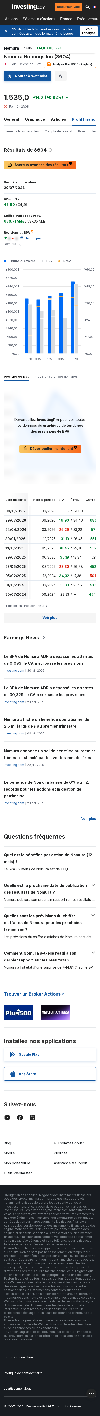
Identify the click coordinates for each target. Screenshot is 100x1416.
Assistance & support (70, 1163)
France (66, 19)
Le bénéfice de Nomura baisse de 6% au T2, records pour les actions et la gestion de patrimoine (46, 789)
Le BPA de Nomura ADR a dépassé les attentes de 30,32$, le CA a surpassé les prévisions (48, 691)
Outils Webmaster (18, 1173)
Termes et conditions (19, 1357)
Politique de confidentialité (23, 1373)
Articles (58, 119)
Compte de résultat (58, 131)
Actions (11, 19)
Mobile (9, 1153)
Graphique (35, 119)
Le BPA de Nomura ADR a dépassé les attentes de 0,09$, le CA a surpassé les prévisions (48, 660)
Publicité (60, 1153)
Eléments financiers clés (21, 131)
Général (11, 119)
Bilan (81, 131)
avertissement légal (18, 1388)
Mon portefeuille (17, 1163)
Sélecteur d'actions (39, 19)
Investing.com (14, 670)
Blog (7, 1143)
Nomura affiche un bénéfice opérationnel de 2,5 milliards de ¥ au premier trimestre (46, 723)
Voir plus (50, 617)
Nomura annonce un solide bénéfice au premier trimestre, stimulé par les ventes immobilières (49, 754)
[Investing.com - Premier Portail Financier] (28, 7)
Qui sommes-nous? (69, 1143)
